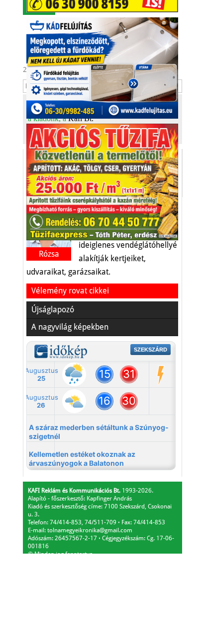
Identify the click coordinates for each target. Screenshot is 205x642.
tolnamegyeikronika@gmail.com (89, 530)
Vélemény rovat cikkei (70, 290)
